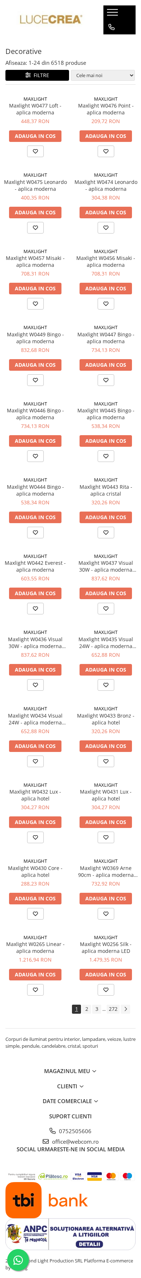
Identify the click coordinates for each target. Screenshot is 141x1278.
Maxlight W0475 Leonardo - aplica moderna (35, 185)
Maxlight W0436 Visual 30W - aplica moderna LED (35, 642)
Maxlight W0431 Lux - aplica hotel (106, 795)
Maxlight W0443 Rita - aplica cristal (106, 490)
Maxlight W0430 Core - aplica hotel (35, 871)
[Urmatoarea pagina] (125, 1009)
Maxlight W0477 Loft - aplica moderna (35, 109)
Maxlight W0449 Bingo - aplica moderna (35, 338)
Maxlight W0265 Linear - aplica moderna (35, 947)
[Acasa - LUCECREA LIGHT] (49, 20)
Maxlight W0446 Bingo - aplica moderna (35, 414)
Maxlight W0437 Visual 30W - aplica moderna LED (105, 566)
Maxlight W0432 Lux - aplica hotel (35, 795)
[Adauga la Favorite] (35, 151)
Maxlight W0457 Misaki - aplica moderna (35, 261)
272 (113, 1008)
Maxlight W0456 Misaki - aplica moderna (105, 261)
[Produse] (113, 14)
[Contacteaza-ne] (111, 27)
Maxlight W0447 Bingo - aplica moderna (105, 338)
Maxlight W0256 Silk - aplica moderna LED (106, 947)
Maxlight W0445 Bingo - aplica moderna (105, 414)
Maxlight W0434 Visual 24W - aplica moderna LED (35, 719)
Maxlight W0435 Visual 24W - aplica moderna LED (105, 642)
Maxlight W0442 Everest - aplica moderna (35, 566)
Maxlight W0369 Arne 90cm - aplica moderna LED (106, 871)
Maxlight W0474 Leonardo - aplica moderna (105, 185)
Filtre (40, 75)
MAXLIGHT (35, 99)
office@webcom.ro (75, 1141)
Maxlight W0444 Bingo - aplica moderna (35, 490)
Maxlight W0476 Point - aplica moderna (106, 109)
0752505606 (74, 1131)
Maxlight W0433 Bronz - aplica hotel (105, 719)
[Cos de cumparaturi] (111, 41)
